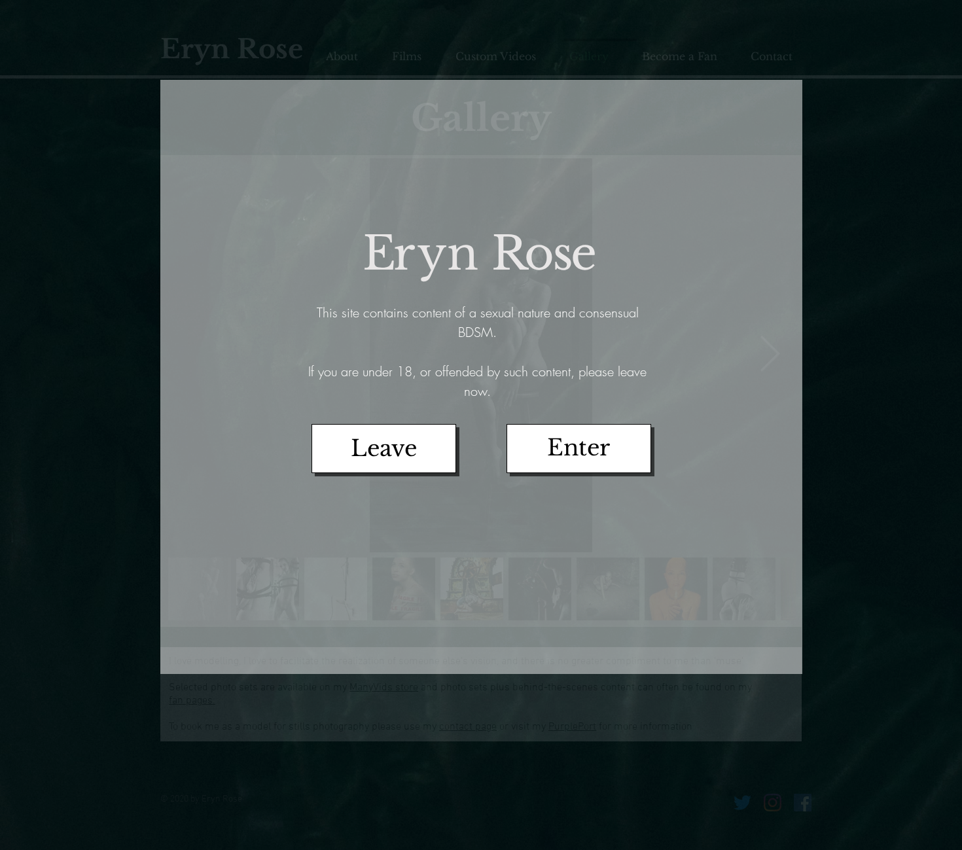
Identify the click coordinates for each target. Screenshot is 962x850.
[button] (579, 448)
